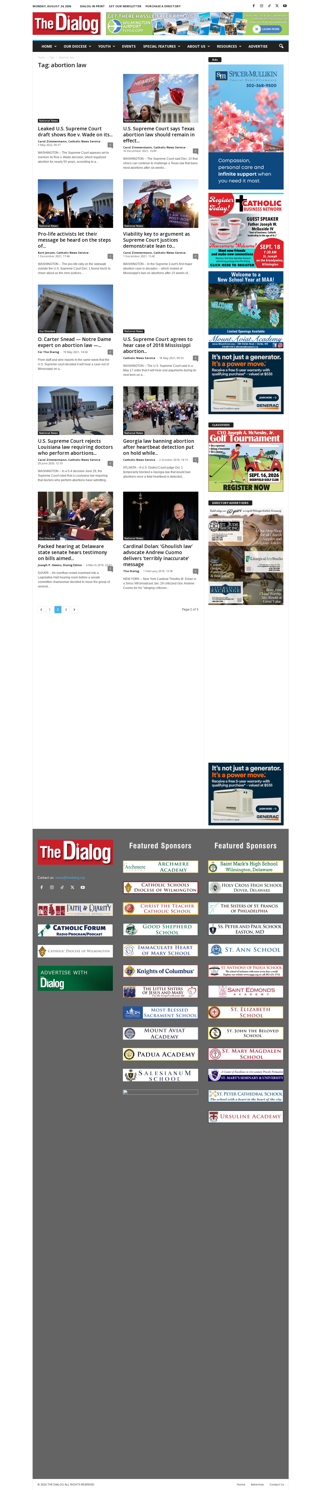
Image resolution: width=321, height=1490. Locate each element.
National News (48, 120)
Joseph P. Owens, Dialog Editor (60, 565)
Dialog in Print (92, 6)
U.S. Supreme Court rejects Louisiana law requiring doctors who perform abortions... (75, 447)
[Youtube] (285, 6)
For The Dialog (48, 352)
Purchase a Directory (163, 6)
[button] (281, 46)
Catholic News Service (139, 358)
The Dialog (131, 571)
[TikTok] (269, 6)
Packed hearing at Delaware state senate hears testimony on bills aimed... (72, 552)
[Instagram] (262, 6)
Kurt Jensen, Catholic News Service (63, 252)
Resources (227, 46)
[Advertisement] (246, 683)
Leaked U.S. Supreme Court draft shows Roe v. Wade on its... (75, 131)
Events (129, 46)
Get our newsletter (125, 6)
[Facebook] (254, 6)
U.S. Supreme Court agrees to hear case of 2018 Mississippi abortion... (158, 345)
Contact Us (277, 1484)
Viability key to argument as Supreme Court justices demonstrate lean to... (156, 240)
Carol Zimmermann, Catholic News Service (69, 141)
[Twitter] (277, 6)
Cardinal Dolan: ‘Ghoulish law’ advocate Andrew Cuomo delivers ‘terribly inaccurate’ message (158, 555)
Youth (104, 46)
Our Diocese (75, 46)
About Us (196, 46)
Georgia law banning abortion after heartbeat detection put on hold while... (158, 447)
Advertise (258, 46)
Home (47, 46)
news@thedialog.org (70, 878)
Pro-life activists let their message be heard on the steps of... (74, 240)
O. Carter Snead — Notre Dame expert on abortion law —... (74, 342)
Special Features (159, 46)
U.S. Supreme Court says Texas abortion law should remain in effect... (159, 134)
